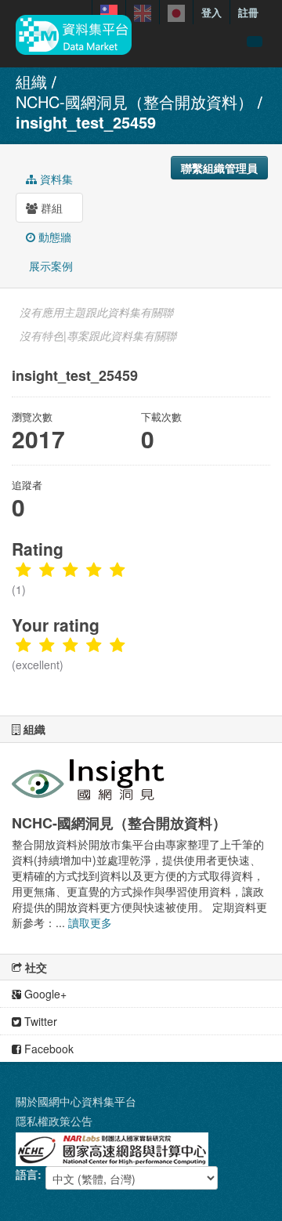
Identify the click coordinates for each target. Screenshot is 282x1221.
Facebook (47, 1048)
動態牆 (53, 237)
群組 (50, 208)
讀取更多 (90, 922)
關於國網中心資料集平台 (76, 1101)
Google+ (44, 994)
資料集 (55, 179)
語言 (27, 1174)
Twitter (39, 1021)
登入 (211, 12)
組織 (31, 81)
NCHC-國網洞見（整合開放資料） (134, 101)
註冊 (248, 12)
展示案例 (49, 266)
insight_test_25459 (86, 122)
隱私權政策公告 (54, 1121)
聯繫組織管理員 (219, 168)
